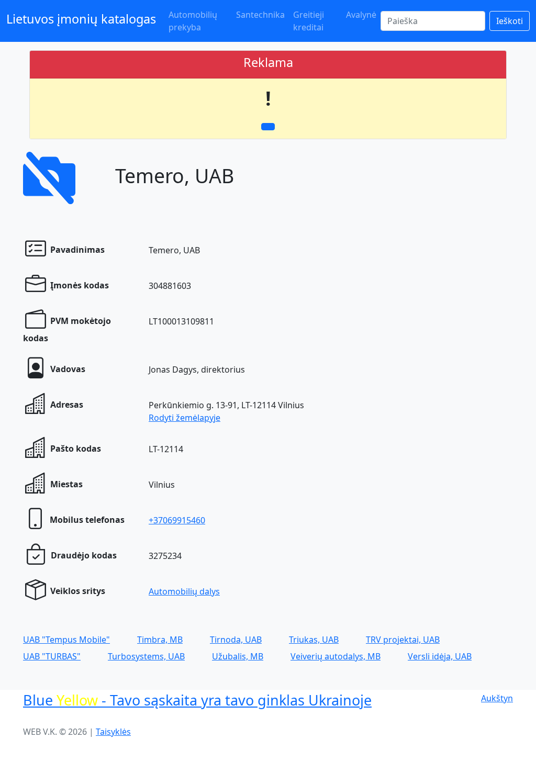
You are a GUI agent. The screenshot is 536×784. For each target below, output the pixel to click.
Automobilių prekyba (193, 21)
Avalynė (361, 14)
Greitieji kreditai (308, 21)
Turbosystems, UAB (146, 656)
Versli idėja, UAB (440, 656)
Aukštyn (497, 698)
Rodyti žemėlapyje (184, 417)
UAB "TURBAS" (52, 656)
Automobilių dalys (184, 591)
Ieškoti (509, 21)
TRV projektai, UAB (403, 639)
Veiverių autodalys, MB (336, 656)
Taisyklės (113, 731)
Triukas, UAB (314, 639)
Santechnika (260, 14)
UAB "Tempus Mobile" (66, 639)
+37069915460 (177, 520)
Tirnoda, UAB (236, 639)
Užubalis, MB (237, 656)
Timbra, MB (160, 639)
